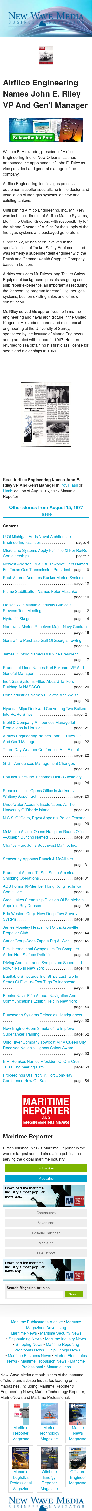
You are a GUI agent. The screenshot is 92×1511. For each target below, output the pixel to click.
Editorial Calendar (46, 1232)
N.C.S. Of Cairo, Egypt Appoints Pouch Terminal (45, 818)
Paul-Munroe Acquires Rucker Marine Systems (43, 577)
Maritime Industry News (65, 1338)
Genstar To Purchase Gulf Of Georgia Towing (42, 640)
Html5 (8, 491)
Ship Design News (64, 1350)
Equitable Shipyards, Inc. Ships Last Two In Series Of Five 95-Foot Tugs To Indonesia (40, 979)
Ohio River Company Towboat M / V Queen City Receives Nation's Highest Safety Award (44, 1044)
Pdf (63, 485)
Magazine (46, 1178)
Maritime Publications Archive (37, 1322)
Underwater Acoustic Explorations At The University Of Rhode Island (39, 807)
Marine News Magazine (77, 1433)
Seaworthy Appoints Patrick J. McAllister (38, 859)
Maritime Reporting (62, 1344)
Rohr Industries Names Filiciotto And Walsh (41, 695)
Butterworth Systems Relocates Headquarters (42, 1014)
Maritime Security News (60, 1333)
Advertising (46, 1222)
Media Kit (46, 1242)
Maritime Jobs (59, 1367)
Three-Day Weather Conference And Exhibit (41, 749)
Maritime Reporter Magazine (20, 1433)
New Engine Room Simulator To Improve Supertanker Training (38, 1031)
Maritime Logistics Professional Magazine (21, 1480)
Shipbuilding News (25, 1338)
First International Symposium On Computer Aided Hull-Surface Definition (41, 951)
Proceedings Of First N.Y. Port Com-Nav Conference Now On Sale (37, 1077)
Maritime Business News (30, 1355)
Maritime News (24, 1333)
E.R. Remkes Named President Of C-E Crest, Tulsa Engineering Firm (42, 1064)
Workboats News (29, 1350)
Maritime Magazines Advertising (53, 1324)
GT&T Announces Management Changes (39, 763)
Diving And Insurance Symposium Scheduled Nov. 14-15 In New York (42, 965)
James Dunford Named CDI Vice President (40, 654)
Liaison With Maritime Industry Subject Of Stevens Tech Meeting (38, 607)
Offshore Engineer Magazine (77, 1477)
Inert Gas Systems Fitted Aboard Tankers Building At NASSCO (38, 684)
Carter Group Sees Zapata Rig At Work (37, 941)
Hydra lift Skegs (16, 618)
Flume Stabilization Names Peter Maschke (40, 591)
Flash (73, 485)
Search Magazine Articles (28, 1287)
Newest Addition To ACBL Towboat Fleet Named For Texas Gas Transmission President (45, 566)
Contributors (46, 1212)
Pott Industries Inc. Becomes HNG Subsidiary (42, 777)
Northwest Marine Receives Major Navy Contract (45, 626)
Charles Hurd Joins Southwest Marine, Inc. (40, 845)
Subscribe (46, 1168)
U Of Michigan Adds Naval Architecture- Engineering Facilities (37, 539)
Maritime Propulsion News (43, 1361)
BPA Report (46, 1252)
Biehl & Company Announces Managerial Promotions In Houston (39, 725)
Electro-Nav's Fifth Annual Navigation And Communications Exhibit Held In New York (40, 998)
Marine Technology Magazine (49, 1433)
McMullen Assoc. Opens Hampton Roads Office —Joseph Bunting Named (44, 834)
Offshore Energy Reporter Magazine (49, 1480)
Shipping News (29, 1344)
